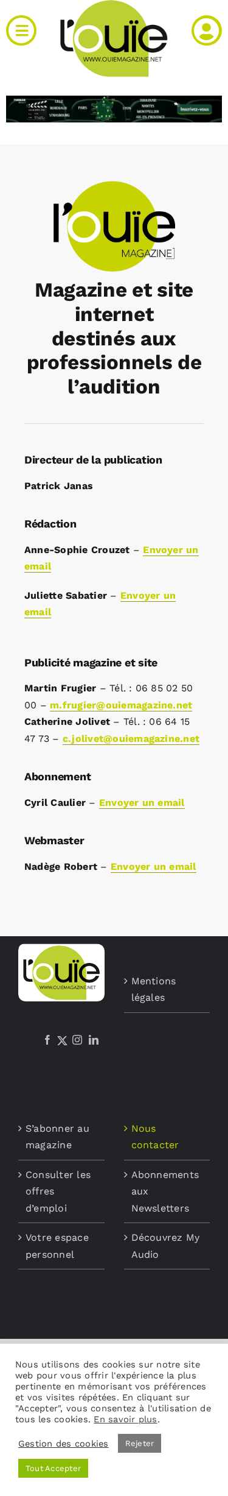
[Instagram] (77, 1040)
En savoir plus (125, 1419)
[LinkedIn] (93, 1040)
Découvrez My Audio (165, 1246)
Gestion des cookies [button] (63, 1443)
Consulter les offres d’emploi (58, 1191)
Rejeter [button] (139, 1443)
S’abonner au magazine (57, 1137)
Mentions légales (153, 989)
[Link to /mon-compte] (207, 30)
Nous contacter (155, 1137)
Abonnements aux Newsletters (165, 1191)
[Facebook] (47, 1040)
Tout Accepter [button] (53, 1468)
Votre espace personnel (57, 1246)
